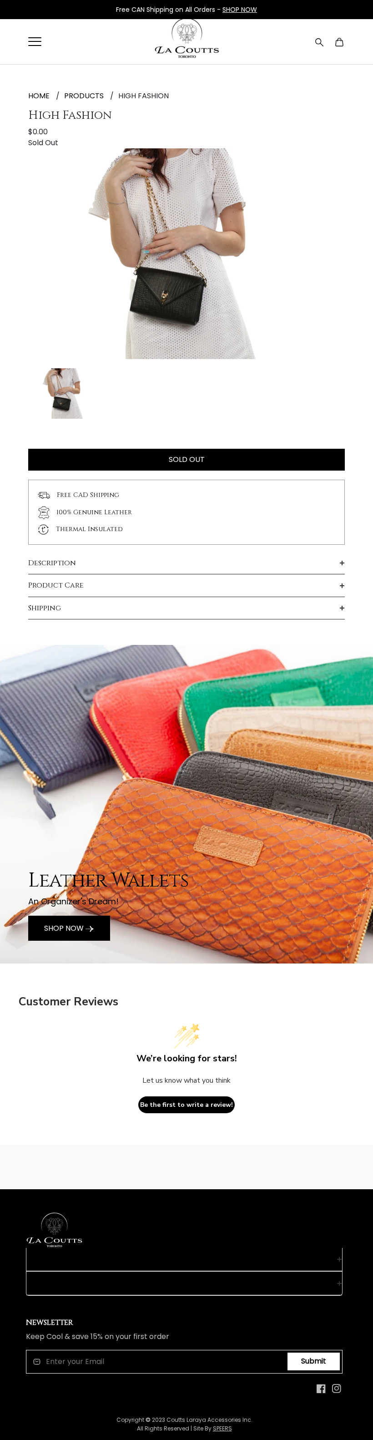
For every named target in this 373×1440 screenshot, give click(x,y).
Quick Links (48, 1259)
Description (52, 563)
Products (84, 96)
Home (39, 96)
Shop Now (65, 928)
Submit (313, 1361)
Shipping (44, 608)
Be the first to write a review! (186, 1104)
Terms (37, 1283)
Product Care (56, 585)
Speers (222, 1428)
